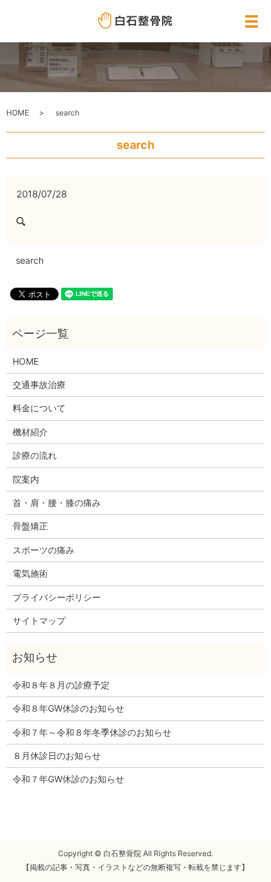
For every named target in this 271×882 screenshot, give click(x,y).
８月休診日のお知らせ (57, 755)
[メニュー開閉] (251, 21)
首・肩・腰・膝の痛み (57, 502)
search (29, 260)
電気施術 (30, 573)
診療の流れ (35, 455)
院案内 (26, 479)
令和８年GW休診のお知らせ (68, 708)
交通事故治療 (39, 384)
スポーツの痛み (43, 549)
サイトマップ (39, 620)
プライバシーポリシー (57, 597)
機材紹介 (30, 431)
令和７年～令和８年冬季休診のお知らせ (92, 732)
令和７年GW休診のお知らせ (68, 778)
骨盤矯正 (30, 525)
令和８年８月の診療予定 (61, 684)
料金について (39, 408)
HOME (17, 112)
